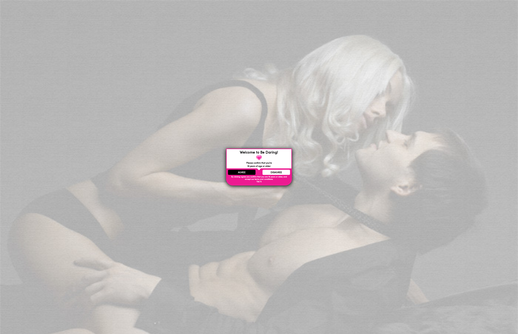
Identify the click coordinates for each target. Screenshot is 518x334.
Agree (242, 172)
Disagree (276, 172)
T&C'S (259, 181)
